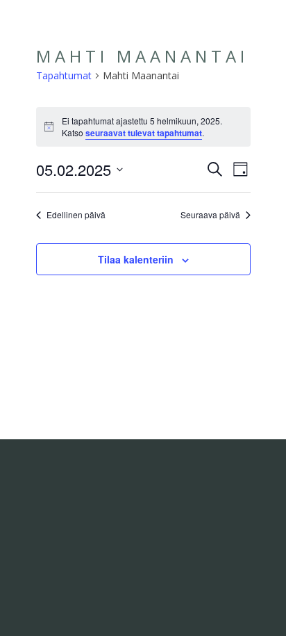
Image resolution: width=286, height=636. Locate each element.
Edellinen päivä (76, 214)
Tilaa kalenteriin (136, 259)
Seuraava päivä (210, 214)
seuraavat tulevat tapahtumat (143, 133)
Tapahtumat (64, 75)
